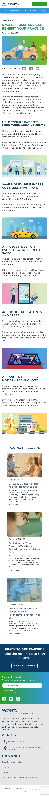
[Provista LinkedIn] (4, 698)
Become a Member (40, 4)
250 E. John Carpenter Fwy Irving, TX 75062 (27, 748)
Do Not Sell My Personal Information (20, 777)
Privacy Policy (24, 792)
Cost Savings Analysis (12, 762)
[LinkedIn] (31, 68)
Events (5, 767)
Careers (5, 772)
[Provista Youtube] (18, 698)
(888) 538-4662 (16, 742)
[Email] (37, 68)
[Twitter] (24, 68)
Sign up (9, 690)
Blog (43, 11)
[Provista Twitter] (11, 698)
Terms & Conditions (38, 789)
